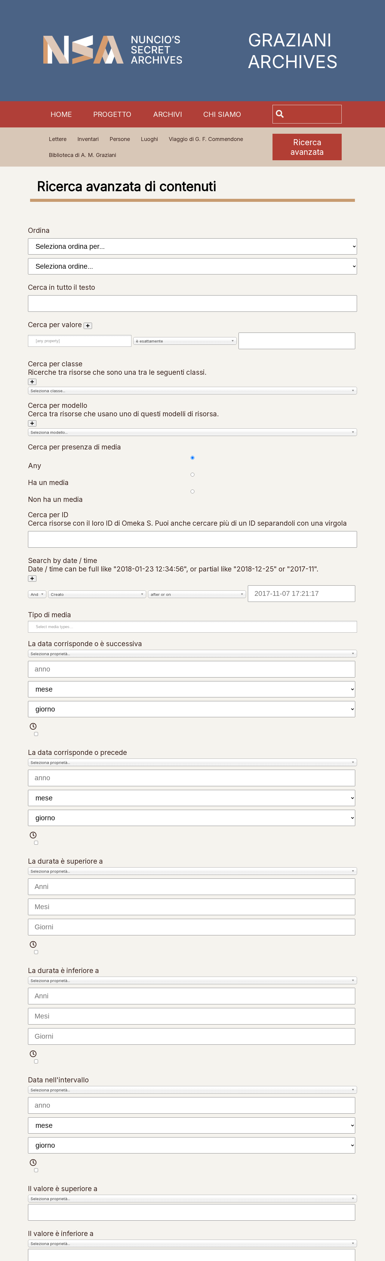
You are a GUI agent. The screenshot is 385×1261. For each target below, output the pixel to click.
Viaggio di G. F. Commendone (206, 139)
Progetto (112, 114)
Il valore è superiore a (62, 1188)
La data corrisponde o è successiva (85, 644)
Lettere (57, 139)
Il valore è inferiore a (61, 1233)
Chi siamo (222, 114)
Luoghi (149, 139)
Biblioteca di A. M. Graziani (82, 155)
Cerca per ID (48, 515)
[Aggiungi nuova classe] (32, 382)
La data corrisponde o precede (77, 752)
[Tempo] (37, 730)
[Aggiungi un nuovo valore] (88, 326)
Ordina (39, 230)
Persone (119, 139)
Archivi (167, 114)
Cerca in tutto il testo (61, 287)
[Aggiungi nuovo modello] (32, 423)
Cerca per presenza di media (74, 447)
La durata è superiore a (65, 861)
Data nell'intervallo (58, 1080)
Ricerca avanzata (307, 147)
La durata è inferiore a (63, 970)
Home (61, 114)
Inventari (88, 139)
